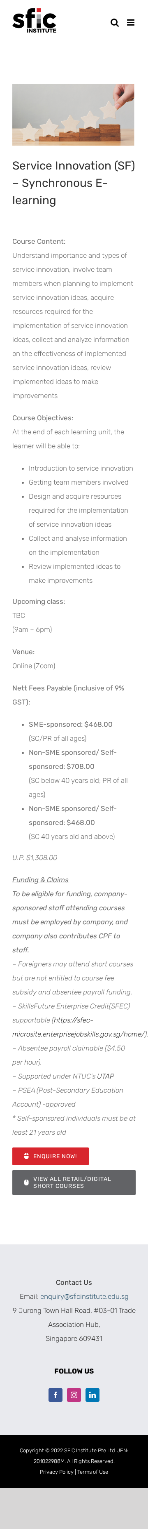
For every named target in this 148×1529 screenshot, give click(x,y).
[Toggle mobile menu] (131, 22)
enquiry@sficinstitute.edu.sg (84, 1296)
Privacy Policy (57, 1472)
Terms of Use (92, 1472)
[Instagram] (74, 1395)
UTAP (105, 1076)
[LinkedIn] (92, 1395)
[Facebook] (55, 1395)
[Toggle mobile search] (115, 22)
